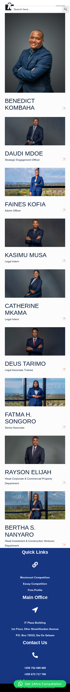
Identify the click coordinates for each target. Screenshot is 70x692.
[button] (67, 3)
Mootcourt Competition (35, 577)
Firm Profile (35, 590)
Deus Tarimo (25, 363)
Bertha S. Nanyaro (20, 531)
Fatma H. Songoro (20, 418)
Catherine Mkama (22, 309)
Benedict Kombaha (20, 104)
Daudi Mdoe (24, 153)
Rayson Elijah (28, 472)
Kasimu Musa (25, 255)
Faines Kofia (25, 204)
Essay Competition (35, 583)
